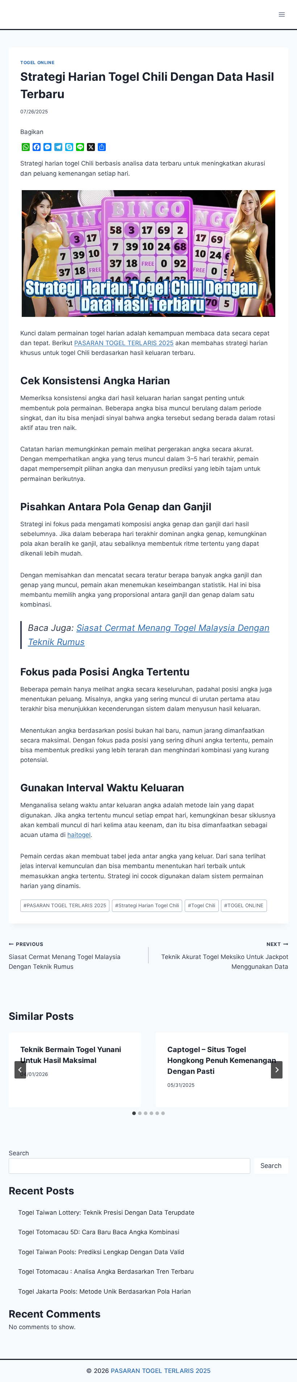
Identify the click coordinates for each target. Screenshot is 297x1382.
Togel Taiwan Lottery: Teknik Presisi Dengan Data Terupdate (106, 1212)
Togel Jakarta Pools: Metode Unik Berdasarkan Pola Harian (104, 1291)
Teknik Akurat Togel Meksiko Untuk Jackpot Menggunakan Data (224, 955)
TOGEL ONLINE (37, 62)
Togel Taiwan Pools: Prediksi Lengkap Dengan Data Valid (101, 1252)
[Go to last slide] (20, 1070)
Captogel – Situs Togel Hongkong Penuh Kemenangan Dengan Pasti (221, 1060)
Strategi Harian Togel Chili (147, 905)
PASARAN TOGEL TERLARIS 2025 (65, 905)
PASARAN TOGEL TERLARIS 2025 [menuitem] (123, 343)
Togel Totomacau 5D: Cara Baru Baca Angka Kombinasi (98, 1232)
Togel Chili (201, 905)
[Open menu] (281, 14)
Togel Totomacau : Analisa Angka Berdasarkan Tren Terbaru (106, 1271)
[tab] (134, 1113)
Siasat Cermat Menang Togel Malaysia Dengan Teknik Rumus (65, 955)
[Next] (277, 1070)
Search (19, 1153)
